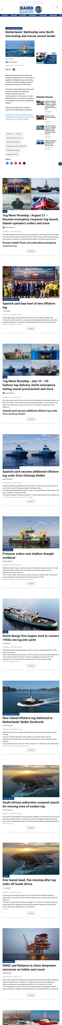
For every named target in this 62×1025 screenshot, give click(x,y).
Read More (31, 251)
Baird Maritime (12, 62)
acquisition (54, 320)
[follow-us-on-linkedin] (14, 69)
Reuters (8, 888)
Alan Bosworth (7, 973)
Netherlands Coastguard (13, 142)
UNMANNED (53, 15)
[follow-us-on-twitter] (24, 163)
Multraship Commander (13, 150)
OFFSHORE (22, 15)
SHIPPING (14, 15)
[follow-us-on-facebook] (11, 163)
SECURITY (5, 15)
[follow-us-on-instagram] (20, 163)
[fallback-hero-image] (40, 103)
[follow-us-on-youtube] (16, 163)
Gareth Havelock (8, 479)
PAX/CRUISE (43, 15)
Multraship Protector (12, 154)
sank (37, 819)
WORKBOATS (33, 15)
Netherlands (10, 134)
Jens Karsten (7, 311)
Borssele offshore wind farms (14, 138)
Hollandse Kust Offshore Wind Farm (16, 146)
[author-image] (6, 62)
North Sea (19, 134)
